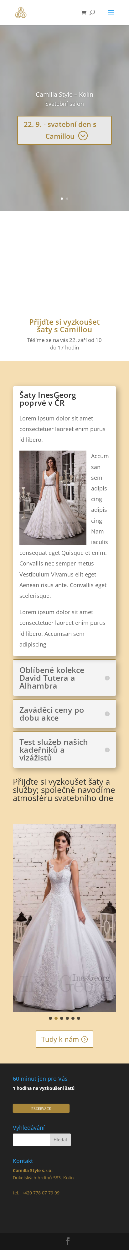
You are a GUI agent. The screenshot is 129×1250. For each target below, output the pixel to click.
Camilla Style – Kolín (64, 94)
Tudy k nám (60, 1039)
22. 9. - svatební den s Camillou (60, 129)
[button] (50, 1018)
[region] (64, 922)
